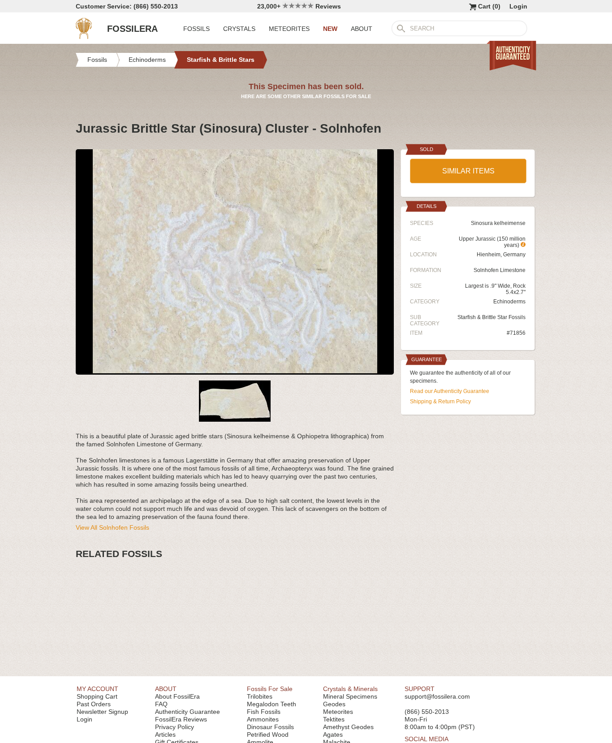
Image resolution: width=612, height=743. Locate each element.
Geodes (334, 704)
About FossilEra (177, 696)
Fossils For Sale (270, 688)
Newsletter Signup (102, 711)
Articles (165, 734)
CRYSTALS (239, 28)
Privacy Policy (174, 726)
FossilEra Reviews (181, 719)
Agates (333, 734)
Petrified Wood (268, 734)
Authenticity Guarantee (187, 711)
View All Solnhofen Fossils (112, 527)
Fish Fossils (263, 711)
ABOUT (361, 28)
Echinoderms (509, 301)
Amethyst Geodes (348, 726)
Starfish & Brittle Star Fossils (491, 317)
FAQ (161, 704)
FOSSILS (196, 28)
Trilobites (259, 696)
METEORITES (289, 28)
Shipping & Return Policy (440, 401)
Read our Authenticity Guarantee (449, 391)
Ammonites (263, 719)
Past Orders (94, 704)
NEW (330, 28)
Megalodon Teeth (271, 704)
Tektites (334, 719)
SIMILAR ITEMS (468, 171)
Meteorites (338, 711)
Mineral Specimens (350, 696)
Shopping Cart (97, 696)
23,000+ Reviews (299, 6)
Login (518, 6)
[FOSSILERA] (84, 36)
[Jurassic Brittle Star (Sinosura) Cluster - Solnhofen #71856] (235, 371)
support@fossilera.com (437, 696)
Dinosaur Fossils (270, 726)
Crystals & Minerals (350, 688)
